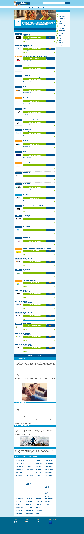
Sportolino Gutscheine (27, 306)
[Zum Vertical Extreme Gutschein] (18, 198)
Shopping (60, 38)
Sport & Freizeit (61, 42)
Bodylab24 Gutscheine (27, 81)
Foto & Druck (60, 23)
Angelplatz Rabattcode (19, 481)
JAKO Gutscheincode (38, 460)
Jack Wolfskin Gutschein (29, 513)
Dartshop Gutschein (19, 510)
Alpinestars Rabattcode (19, 478)
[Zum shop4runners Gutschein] (18, 101)
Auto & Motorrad (61, 13)
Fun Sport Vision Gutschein (28, 484)
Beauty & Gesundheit (62, 14)
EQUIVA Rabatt (28, 463)
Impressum (39, 522)
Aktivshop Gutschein (19, 472)
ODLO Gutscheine (26, 124)
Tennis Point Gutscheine (27, 114)
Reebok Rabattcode (38, 504)
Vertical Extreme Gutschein (47, 493)
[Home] (29, 7)
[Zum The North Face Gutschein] (18, 209)
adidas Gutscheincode (19, 466)
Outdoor (29, 28)
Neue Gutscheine (16, 523)
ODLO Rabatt (37, 492)
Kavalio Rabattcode (38, 466)
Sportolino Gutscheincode (49, 469)
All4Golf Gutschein (19, 475)
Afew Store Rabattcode (19, 469)
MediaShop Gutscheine (27, 284)
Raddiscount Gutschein (39, 501)
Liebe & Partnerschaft (62, 30)
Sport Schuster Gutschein (49, 463)
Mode (27, 521)
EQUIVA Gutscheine (27, 243)
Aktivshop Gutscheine (27, 317)
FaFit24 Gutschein (28, 466)
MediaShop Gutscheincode (39, 481)
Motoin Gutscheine (27, 263)
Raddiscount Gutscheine (27, 157)
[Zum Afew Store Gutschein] (18, 293)
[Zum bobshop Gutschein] (18, 230)
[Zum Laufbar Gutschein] (18, 144)
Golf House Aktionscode (29, 492)
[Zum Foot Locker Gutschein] (18, 59)
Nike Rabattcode (38, 489)
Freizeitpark (26, 28)
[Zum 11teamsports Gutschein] (18, 69)
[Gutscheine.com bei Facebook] (50, 521)
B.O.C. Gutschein (18, 486)
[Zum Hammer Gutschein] (18, 219)
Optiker (60, 35)
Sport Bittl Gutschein (48, 460)
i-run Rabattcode (28, 504)
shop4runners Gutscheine (27, 103)
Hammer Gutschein (29, 498)
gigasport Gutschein (29, 486)
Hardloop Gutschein (29, 501)
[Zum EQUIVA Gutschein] (18, 241)
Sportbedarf (32, 28)
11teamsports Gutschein (20, 460)
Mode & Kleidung (61, 33)
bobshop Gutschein (19, 489)
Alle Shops (15, 521)
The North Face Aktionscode (47, 487)
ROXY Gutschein (38, 507)
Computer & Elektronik (62, 20)
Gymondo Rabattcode (29, 495)
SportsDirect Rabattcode (48, 475)
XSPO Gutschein (47, 501)
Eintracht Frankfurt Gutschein (29, 461)
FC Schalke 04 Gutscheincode (28, 472)
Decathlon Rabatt (19, 513)
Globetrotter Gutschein (29, 489)
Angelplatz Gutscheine (27, 50)
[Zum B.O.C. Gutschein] (18, 273)
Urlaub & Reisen (61, 45)
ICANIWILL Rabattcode (29, 507)
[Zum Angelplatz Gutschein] (18, 48)
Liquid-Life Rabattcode (39, 475)
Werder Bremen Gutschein (49, 498)
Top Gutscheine (45, 7)
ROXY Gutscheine (26, 178)
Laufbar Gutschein (38, 472)
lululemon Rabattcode (39, 478)
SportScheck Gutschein (48, 472)
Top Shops (33, 7)
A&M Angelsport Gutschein (20, 463)
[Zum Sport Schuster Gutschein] (18, 336)
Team (38, 521)
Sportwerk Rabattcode (48, 481)
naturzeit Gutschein (39, 486)
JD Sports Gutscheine (27, 39)
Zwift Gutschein (47, 504)
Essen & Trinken (61, 21)
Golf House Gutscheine (27, 167)
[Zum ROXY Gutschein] (18, 176)
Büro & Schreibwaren (62, 18)
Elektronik (27, 523)
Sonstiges (60, 40)
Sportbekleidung (37, 28)
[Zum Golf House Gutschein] (18, 166)
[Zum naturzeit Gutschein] (18, 327)
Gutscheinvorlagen (52, 7)
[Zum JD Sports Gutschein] (18, 37)
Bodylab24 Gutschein (19, 495)
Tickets (50, 28)
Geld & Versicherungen (62, 25)
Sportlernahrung (42, 28)
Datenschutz (39, 523)
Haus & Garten (61, 26)
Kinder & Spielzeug (61, 28)
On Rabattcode (38, 495)
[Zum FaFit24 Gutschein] (18, 133)
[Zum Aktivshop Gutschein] (18, 316)
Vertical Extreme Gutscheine (27, 200)
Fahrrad (23, 28)
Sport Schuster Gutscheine (27, 338)
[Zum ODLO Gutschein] (18, 123)
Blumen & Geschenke (62, 16)
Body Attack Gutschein (19, 492)
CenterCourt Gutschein (19, 504)
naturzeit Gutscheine (27, 327)
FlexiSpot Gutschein (29, 478)
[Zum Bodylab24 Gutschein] (18, 79)
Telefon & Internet (61, 43)
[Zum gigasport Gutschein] (18, 90)
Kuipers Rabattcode (38, 469)
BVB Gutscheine (26, 252)
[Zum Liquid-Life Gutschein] (18, 187)
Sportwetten (46, 28)
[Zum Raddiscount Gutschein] (18, 155)
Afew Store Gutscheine (27, 295)
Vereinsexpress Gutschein (49, 489)
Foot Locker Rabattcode (29, 481)
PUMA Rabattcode (38, 498)
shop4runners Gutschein (39, 510)
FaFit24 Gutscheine (27, 135)
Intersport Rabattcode (29, 510)
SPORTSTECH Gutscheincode (49, 478)
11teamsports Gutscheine (27, 70)
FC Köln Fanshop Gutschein (30, 469)
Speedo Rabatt (38, 513)
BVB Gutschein (18, 501)
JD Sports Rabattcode (39, 463)
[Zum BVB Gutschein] (18, 252)
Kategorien (38, 7)
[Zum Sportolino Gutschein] (18, 304)
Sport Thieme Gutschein (48, 466)
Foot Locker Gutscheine (27, 60)
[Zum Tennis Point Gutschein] (18, 112)
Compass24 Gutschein (19, 507)
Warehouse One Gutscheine (27, 349)
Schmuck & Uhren (61, 37)
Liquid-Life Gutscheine (27, 189)
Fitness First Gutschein (29, 475)
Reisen (27, 522)
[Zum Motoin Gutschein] (18, 262)
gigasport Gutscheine (27, 92)
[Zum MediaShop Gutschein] (18, 284)
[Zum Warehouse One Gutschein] (18, 347)
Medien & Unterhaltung (62, 32)
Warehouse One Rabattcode (47, 496)
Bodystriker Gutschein (19, 498)
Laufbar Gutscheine (27, 146)
